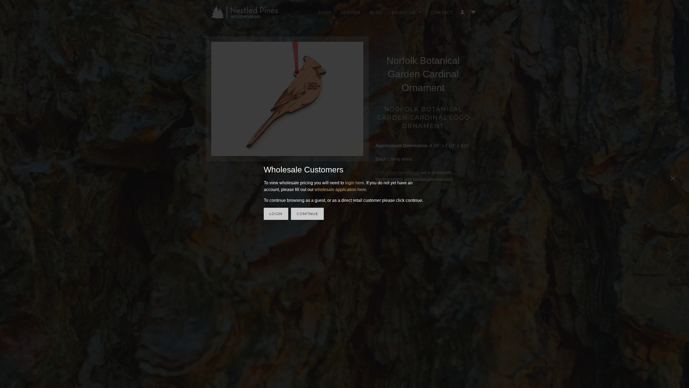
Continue (307, 214)
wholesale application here (340, 189)
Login (276, 214)
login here (354, 183)
